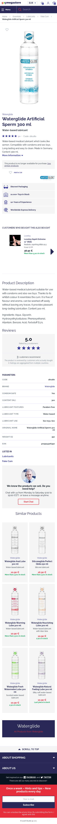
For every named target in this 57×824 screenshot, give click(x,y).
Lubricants (30, 17)
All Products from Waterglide (28, 731)
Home (4, 17)
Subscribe (28, 805)
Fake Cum (45, 17)
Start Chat (28, 502)
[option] (28, 245)
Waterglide (7, 114)
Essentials (17, 17)
